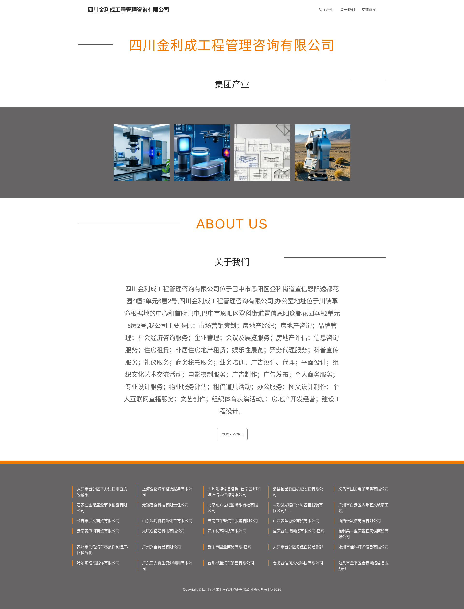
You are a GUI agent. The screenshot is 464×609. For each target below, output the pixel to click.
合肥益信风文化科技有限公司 (298, 563)
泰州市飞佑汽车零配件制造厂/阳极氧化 (102, 550)
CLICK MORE (232, 434)
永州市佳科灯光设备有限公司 (363, 547)
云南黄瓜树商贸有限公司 (98, 531)
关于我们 (347, 9)
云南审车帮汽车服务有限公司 (233, 521)
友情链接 (369, 9)
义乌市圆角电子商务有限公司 (363, 489)
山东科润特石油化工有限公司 (167, 521)
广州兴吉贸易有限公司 (161, 547)
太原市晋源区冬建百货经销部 (298, 547)
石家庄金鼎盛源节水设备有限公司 (102, 508)
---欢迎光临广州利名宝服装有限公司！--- (298, 508)
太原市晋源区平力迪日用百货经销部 (102, 492)
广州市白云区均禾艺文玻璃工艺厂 (363, 508)
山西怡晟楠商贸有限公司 (359, 521)
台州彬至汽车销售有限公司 (231, 563)
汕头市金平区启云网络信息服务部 (363, 566)
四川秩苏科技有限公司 (227, 531)
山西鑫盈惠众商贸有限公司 (296, 521)
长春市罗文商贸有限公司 (98, 521)
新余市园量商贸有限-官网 (229, 547)
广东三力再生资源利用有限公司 (167, 566)
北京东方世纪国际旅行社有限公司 (233, 508)
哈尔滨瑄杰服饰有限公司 (98, 563)
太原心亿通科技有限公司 (163, 531)
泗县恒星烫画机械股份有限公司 (298, 492)
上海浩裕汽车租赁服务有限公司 (167, 492)
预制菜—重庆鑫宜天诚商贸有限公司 (363, 534)
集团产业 (326, 9)
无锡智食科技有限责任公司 (165, 505)
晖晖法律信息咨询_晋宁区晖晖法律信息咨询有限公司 (234, 492)
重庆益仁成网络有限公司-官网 (298, 531)
